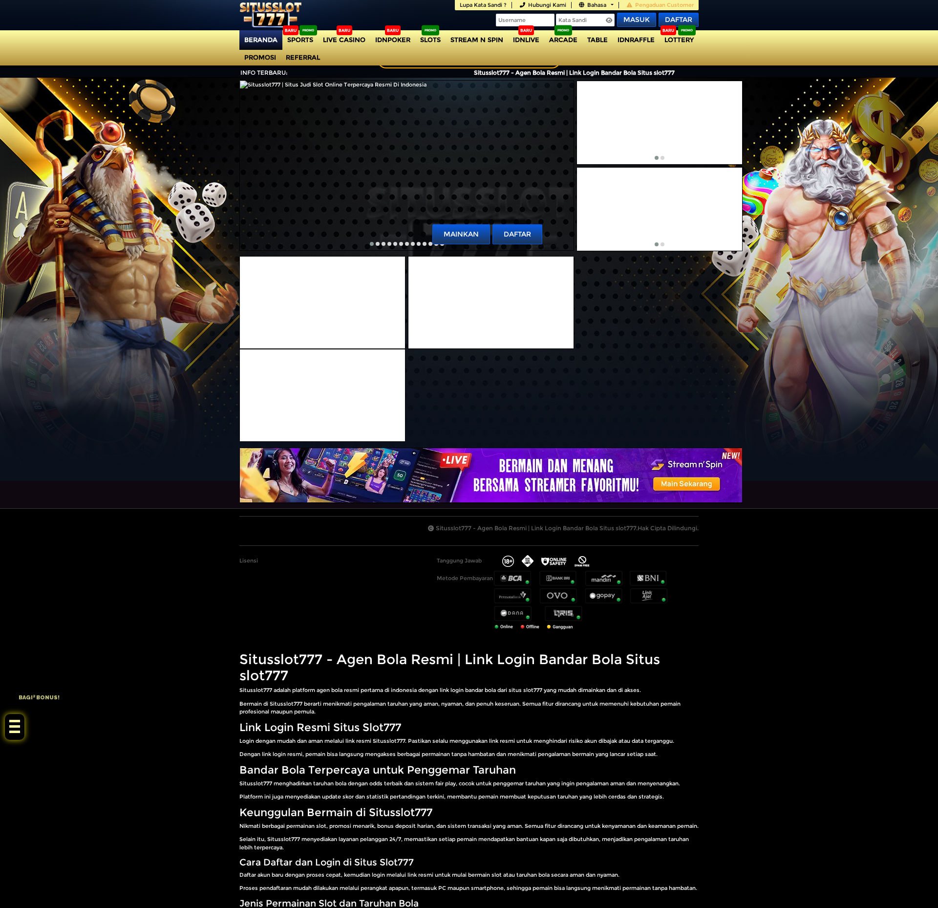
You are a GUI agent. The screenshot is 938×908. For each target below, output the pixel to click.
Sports (300, 39)
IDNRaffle (636, 39)
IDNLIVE (526, 39)
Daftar (678, 19)
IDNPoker (392, 39)
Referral (303, 57)
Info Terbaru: (264, 72)
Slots (430, 39)
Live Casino (344, 39)
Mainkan (461, 234)
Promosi (260, 57)
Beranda (260, 39)
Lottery (679, 39)
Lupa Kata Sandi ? (483, 4)
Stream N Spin (476, 39)
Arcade (563, 39)
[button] (372, 243)
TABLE (597, 39)
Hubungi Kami (547, 4)
